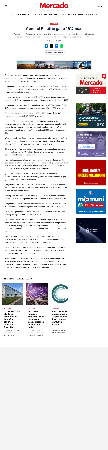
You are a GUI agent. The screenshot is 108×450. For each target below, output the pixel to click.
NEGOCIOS (63, 15)
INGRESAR (100, 6)
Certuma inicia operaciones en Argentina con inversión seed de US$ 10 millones (60, 318)
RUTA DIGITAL (53, 15)
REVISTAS (81, 15)
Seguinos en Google (55, 52)
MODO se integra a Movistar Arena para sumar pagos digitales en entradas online (36, 319)
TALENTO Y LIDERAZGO (40, 15)
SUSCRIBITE (90, 15)
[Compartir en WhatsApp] (61, 46)
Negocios (54, 23)
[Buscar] (97, 15)
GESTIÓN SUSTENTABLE (23, 15)
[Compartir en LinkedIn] (46, 46)
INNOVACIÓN (72, 15)
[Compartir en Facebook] (56, 46)
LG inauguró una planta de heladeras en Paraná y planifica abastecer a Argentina (12, 319)
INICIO (12, 15)
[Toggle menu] (5, 6)
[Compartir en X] (51, 46)
